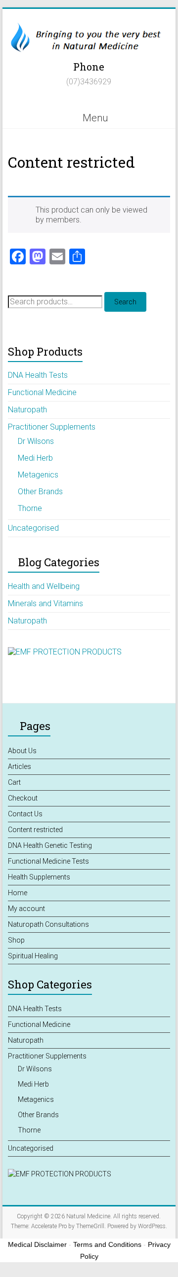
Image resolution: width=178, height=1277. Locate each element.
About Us (22, 751)
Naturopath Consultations (48, 924)
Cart (14, 782)
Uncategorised (33, 528)
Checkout (23, 798)
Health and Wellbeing (44, 586)
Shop (16, 940)
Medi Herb (35, 458)
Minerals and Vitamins (45, 603)
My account (26, 908)
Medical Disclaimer (37, 1244)
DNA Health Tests (38, 375)
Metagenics (38, 474)
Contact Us (25, 814)
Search (125, 302)
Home (17, 893)
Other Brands (40, 491)
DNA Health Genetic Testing (50, 845)
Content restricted (35, 830)
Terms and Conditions (107, 1244)
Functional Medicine (42, 392)
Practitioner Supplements (51, 427)
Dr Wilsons (36, 441)
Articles (19, 766)
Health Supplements (39, 877)
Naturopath (27, 409)
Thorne (30, 508)
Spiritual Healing (33, 956)
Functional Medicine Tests (48, 861)
